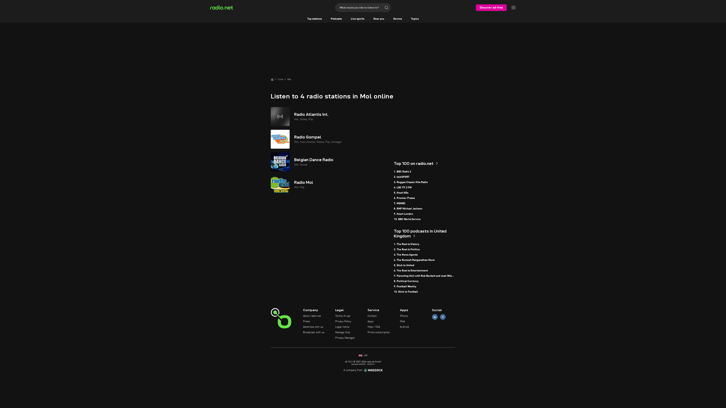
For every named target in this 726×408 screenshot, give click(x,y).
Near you (378, 19)
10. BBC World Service (407, 219)
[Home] (272, 79)
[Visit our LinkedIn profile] (434, 317)
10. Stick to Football (406, 292)
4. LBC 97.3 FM (403, 187)
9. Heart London (403, 214)
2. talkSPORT (402, 177)
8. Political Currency (406, 281)
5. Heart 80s (401, 193)
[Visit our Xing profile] (442, 317)
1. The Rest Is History (406, 244)
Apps (370, 321)
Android (404, 327)
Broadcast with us (313, 332)
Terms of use (342, 316)
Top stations (314, 19)
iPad (402, 321)
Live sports (357, 19)
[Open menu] (513, 7)
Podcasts (336, 19)
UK (365, 355)
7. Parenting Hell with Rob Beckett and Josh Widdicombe (424, 276)
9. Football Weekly (405, 286)
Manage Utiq (342, 332)
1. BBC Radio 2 (402, 171)
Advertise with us (313, 327)
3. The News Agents (406, 254)
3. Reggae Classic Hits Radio (411, 182)
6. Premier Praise (404, 198)
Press (306, 321)
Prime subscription (379, 332)
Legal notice (342, 327)
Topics (415, 19)
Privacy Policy (343, 321)
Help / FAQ (374, 327)
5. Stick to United (404, 265)
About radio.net (312, 316)
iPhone (404, 316)
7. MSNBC (400, 203)
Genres (397, 19)
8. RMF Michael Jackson (408, 208)
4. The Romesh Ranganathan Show (414, 260)
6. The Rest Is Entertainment (411, 270)
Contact (372, 316)
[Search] (386, 7)
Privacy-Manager (345, 338)
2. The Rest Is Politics (407, 249)
